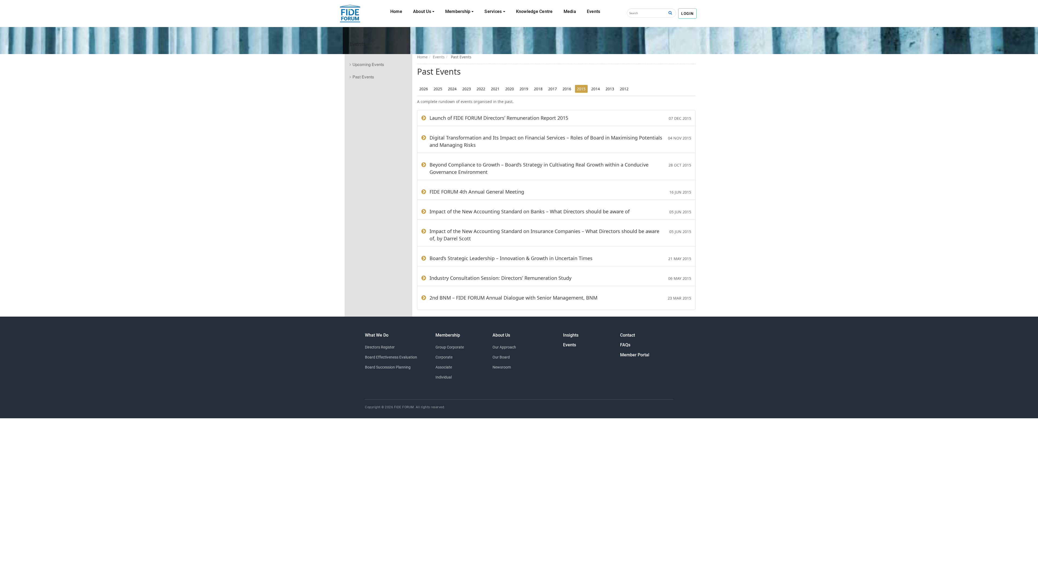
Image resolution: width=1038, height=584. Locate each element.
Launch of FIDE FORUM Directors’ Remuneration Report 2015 (499, 118)
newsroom (502, 367)
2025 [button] (438, 88)
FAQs (625, 344)
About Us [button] (422, 11)
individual (443, 377)
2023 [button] (466, 88)
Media (570, 11)
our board (501, 357)
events (569, 344)
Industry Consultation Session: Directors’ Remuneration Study (500, 278)
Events (593, 11)
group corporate (449, 347)
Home (396, 11)
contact (627, 335)
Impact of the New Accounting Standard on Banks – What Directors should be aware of (530, 211)
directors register (380, 347)
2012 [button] (624, 88)
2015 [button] (581, 88)
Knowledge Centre (534, 11)
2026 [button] (423, 88)
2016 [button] (567, 88)
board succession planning (388, 367)
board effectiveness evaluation (391, 357)
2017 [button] (552, 88)
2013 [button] (610, 88)
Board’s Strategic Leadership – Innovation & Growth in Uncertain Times (511, 258)
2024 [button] (452, 88)
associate (443, 367)
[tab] (378, 64)
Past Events (363, 76)
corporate (444, 357)
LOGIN (687, 13)
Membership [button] (458, 11)
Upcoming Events (368, 64)
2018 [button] (538, 88)
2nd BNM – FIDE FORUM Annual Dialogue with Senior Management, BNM (513, 297)
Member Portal (634, 354)
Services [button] (493, 11)
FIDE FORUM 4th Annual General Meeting (477, 191)
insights (570, 335)
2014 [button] (595, 88)
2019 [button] (524, 88)
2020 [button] (509, 88)
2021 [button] (495, 88)
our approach (504, 347)
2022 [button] (481, 88)
